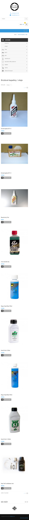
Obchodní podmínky (24, 517)
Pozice (8, 84)
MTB (5, 55)
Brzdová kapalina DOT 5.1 (6, 128)
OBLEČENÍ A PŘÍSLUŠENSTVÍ (10, 61)
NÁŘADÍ (6, 64)
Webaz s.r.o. (12, 516)
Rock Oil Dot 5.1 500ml (6, 439)
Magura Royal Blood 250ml (6, 395)
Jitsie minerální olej (5, 261)
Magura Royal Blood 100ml (6, 306)
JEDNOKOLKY (7, 58)
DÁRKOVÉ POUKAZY (9, 70)
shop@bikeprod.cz (15, 15)
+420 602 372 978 (15, 13)
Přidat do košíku (7, 133)
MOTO (6, 52)
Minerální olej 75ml (5, 217)
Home (15, 34)
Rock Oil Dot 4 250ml (5, 350)
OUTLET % (7, 43)
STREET (6, 46)
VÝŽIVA (6, 67)
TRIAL (6, 49)
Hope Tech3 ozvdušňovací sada (7, 483)
